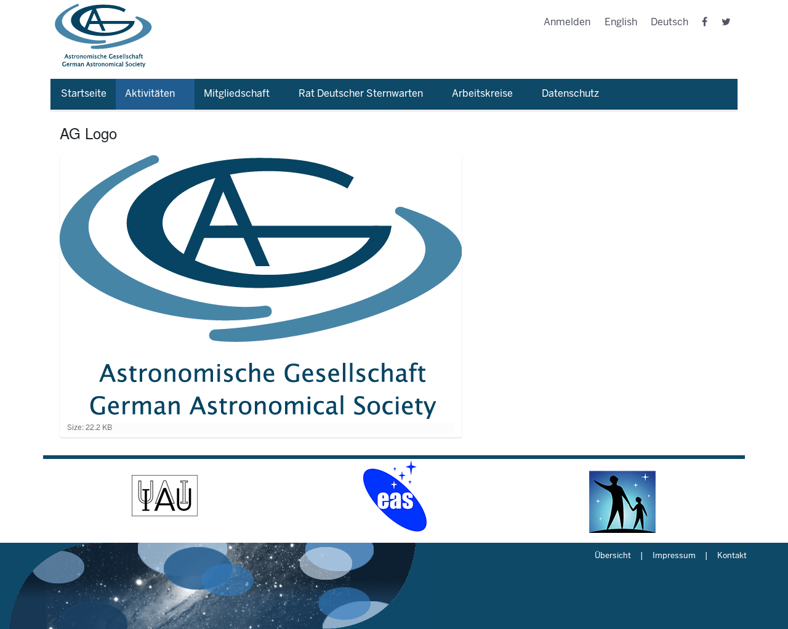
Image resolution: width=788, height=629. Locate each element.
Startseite (84, 94)
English (621, 22)
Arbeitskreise (482, 94)
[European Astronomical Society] (394, 496)
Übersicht (613, 556)
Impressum (674, 556)
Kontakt (732, 556)
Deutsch (669, 22)
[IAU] (165, 496)
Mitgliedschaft (237, 94)
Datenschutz (570, 94)
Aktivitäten (150, 94)
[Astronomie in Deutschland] (623, 496)
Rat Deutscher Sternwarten (361, 94)
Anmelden (567, 22)
